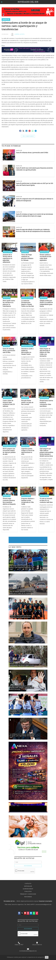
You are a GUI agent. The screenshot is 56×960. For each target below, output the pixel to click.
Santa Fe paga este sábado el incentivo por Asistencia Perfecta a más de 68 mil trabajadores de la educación (33, 230)
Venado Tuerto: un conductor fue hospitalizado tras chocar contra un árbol (22, 664)
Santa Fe (6, 19)
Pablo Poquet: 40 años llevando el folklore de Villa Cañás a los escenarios (45, 352)
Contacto (28, 883)
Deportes (6, 297)
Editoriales (28, 886)
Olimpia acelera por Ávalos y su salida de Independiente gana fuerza (46, 303)
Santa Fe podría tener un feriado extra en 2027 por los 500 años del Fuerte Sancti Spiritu (34, 184)
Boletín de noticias (24, 858)
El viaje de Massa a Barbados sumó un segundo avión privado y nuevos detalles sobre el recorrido (22, 687)
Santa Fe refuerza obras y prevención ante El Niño (32, 153)
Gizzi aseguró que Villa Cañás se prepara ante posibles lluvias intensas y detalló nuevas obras (46, 452)
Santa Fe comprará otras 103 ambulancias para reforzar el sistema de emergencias (34, 200)
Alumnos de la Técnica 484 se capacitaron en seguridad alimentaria (7, 258)
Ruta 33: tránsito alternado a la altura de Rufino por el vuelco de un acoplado (22, 592)
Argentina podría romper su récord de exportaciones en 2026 (27, 451)
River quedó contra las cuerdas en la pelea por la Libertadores (9, 303)
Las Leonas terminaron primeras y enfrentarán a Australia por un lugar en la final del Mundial (22, 711)
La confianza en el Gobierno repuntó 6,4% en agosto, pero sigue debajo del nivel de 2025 (22, 735)
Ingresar (29, 896)
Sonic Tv (43, 346)
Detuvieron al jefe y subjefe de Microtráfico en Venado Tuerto (27, 351)
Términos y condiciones (28, 894)
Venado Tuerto (27, 297)
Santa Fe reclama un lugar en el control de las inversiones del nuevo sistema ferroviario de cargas (34, 215)
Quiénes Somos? (28, 888)
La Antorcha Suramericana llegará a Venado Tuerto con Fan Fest (27, 303)
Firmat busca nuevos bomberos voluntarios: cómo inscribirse (46, 403)
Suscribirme (28, 865)
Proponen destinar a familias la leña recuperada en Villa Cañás (27, 501)
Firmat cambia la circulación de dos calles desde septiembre (45, 257)
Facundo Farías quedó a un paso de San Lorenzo (27, 402)
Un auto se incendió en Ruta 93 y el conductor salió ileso (46, 500)
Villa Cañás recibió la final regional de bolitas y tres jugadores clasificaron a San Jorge (22, 567)
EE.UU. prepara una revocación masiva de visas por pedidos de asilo (9, 451)
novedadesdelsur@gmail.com (28, 951)
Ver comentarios (28, 136)
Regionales (44, 252)
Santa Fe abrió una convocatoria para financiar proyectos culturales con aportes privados (34, 169)
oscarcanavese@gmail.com (43, 905)
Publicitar (28, 891)
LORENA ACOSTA (19, 34)
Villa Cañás (7, 252)
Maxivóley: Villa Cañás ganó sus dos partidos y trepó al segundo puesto (20, 616)
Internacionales (9, 446)
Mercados (25, 446)
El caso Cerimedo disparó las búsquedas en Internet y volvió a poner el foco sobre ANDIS (22, 639)
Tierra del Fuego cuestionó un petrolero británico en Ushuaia (27, 257)
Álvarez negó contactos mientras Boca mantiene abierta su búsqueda (9, 501)
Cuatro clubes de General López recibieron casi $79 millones (9, 403)
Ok (46, 957)
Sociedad (25, 252)
